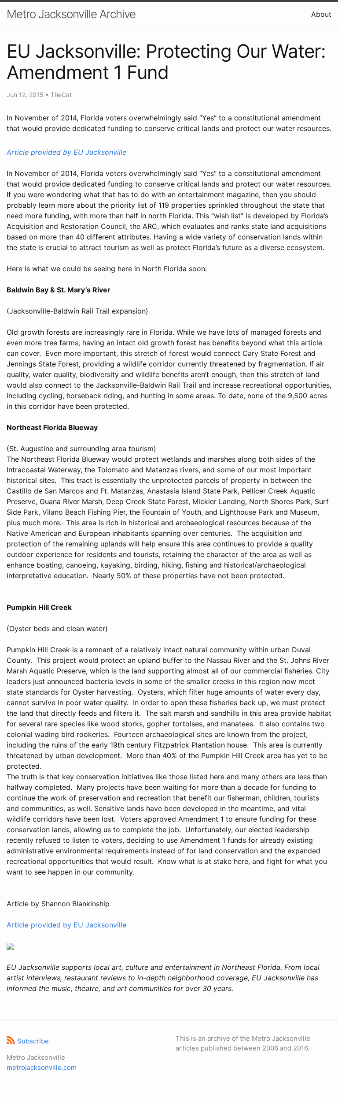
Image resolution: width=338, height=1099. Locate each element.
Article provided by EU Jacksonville (66, 152)
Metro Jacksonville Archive (71, 14)
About (321, 14)
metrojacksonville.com (42, 1067)
